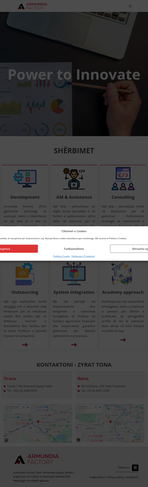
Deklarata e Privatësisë (83, 256)
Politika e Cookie (61, 256)
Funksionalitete (74, 249)
